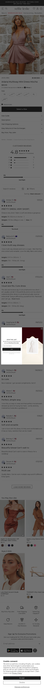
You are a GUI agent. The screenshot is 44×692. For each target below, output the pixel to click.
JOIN (12, 349)
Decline (22, 682)
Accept (22, 678)
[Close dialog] (41, 328)
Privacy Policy (17, 673)
